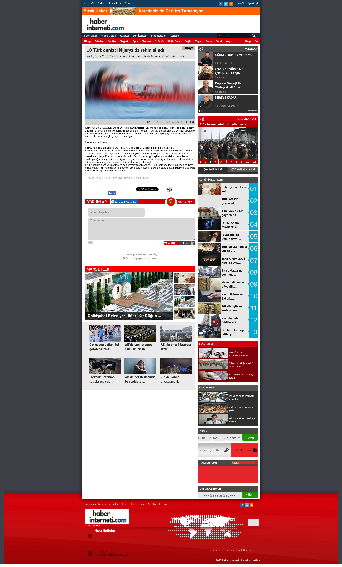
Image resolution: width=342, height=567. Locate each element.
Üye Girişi (252, 3)
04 (254, 224)
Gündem (99, 41)
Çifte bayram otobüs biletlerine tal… (225, 124)
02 (254, 200)
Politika (112, 41)
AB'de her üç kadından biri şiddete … (141, 379)
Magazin (124, 41)
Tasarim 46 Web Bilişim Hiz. (240, 550)
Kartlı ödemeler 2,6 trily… (232, 296)
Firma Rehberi (158, 35)
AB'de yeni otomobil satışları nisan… (139, 346)
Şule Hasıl (220, 77)
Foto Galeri (91, 35)
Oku (249, 494)
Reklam (101, 3)
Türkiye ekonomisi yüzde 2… (234, 249)
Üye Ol (240, 3)
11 (254, 162)
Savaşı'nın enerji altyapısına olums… (239, 353)
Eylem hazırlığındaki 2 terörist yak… (241, 365)
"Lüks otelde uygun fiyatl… (231, 237)
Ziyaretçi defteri (211, 450)
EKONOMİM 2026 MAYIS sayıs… (233, 260)
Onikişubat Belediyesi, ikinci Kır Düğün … (124, 315)
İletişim (174, 35)
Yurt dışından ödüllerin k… (231, 320)
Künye (127, 3)
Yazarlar (124, 35)
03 (254, 212)
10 (248, 162)
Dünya (87, 41)
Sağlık (188, 41)
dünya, (145, 177)
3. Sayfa (159, 41)
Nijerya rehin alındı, (132, 177)
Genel (209, 41)
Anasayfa (89, 3)
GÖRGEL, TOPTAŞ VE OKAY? (233, 55)
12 (254, 320)
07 (254, 260)
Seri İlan (152, 504)
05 (254, 236)
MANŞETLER (97, 269)
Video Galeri (108, 35)
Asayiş (228, 41)
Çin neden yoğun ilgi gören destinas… (104, 346)
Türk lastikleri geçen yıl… (231, 201)
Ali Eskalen (221, 91)
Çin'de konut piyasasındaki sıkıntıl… (170, 381)
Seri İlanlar (139, 35)
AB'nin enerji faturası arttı (176, 346)
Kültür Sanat (174, 41)
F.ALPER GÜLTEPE (225, 63)
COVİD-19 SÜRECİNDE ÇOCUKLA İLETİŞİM (230, 71)
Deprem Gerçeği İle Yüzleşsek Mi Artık (228, 85)
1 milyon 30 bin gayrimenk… (232, 213)
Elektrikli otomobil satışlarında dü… (102, 379)
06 (254, 248)
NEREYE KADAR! (226, 97)
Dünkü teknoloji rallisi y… (233, 332)
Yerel (219, 41)
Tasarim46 (217, 550)
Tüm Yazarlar (251, 110)
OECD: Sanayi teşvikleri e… (231, 225)
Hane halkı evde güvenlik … (233, 284)
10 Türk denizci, (114, 177)
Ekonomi (146, 41)
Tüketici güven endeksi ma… (232, 308)
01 (254, 189)
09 (254, 284)
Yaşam (198, 41)
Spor (135, 41)
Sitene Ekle (115, 3)
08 (254, 272)
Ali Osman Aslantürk (226, 105)
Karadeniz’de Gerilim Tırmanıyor (171, 11)
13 (254, 332)
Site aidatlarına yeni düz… (232, 272)
